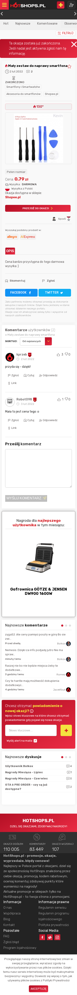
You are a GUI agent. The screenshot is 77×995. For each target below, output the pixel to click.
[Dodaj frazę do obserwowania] (66, 730)
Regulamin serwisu (52, 908)
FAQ (6, 936)
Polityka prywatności (53, 925)
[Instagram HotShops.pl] (57, 937)
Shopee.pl (51, 94)
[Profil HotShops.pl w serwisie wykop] (50, 937)
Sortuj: (11, 341)
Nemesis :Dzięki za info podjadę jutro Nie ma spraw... (34, 652)
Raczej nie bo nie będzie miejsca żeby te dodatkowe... (31, 668)
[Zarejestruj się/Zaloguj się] (71, 5)
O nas (7, 908)
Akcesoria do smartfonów (23, 94)
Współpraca (12, 913)
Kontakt (9, 925)
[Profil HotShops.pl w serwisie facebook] (42, 937)
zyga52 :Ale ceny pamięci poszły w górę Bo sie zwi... (35, 636)
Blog (6, 919)
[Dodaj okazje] (60, 5)
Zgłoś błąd (11, 942)
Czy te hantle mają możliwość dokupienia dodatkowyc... (32, 683)
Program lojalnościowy (19, 948)
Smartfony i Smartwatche (23, 86)
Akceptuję (38, 988)
